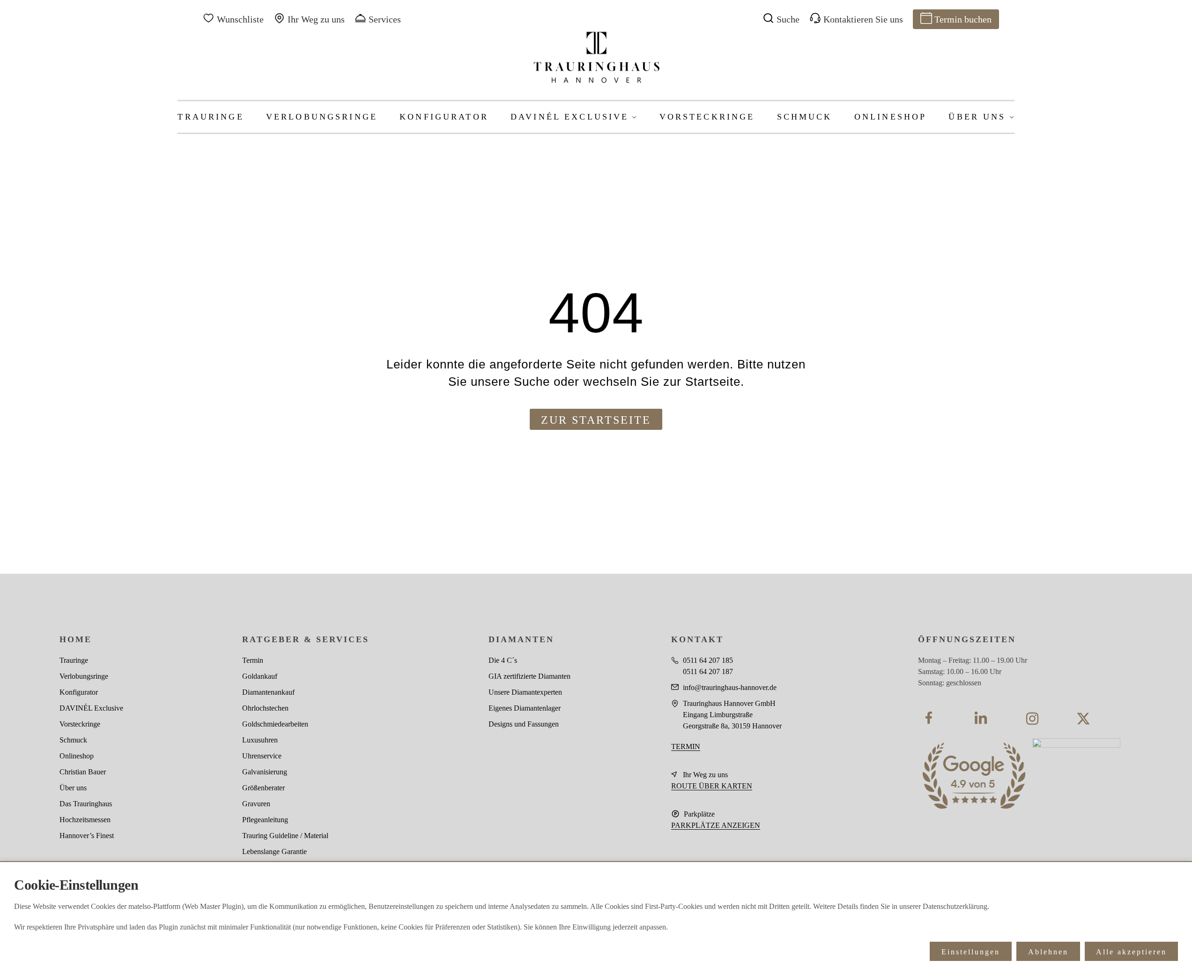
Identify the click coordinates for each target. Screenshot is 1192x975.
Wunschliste (240, 19)
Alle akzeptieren (1131, 952)
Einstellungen (970, 952)
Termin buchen (963, 19)
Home (75, 639)
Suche (788, 19)
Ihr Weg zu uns (316, 19)
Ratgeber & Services (305, 639)
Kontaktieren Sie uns (863, 19)
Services (385, 19)
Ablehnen (1048, 952)
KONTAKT (697, 639)
